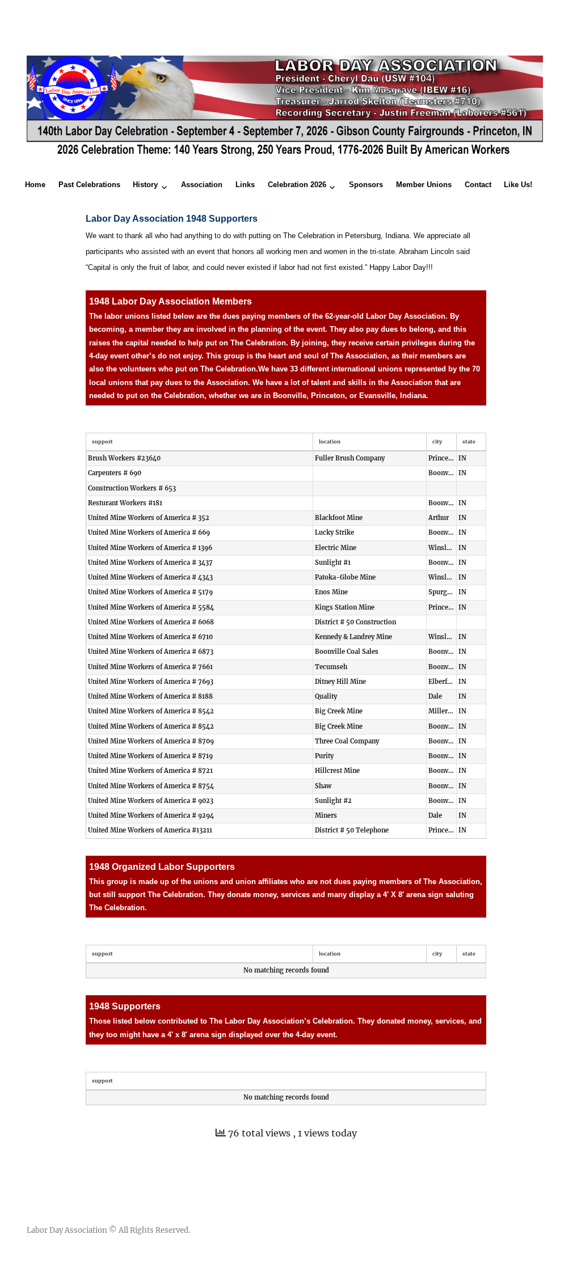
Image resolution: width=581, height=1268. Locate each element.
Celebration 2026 (297, 184)
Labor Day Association (67, 1230)
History (145, 184)
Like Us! (518, 184)
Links (245, 184)
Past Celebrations (89, 184)
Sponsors (366, 184)
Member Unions (424, 184)
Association (201, 184)
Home (35, 184)
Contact (478, 184)
